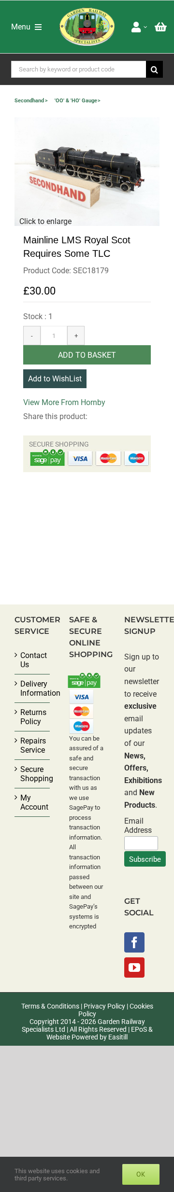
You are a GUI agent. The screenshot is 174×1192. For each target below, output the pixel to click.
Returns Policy (32, 717)
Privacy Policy (104, 1006)
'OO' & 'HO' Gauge (76, 101)
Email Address (138, 825)
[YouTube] (134, 967)
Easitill (118, 1037)
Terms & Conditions (50, 1006)
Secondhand (29, 101)
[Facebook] (134, 942)
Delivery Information (32, 688)
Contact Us (32, 660)
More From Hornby (73, 402)
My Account (32, 802)
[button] (87, 171)
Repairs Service (32, 745)
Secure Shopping (32, 774)
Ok (140, 1174)
